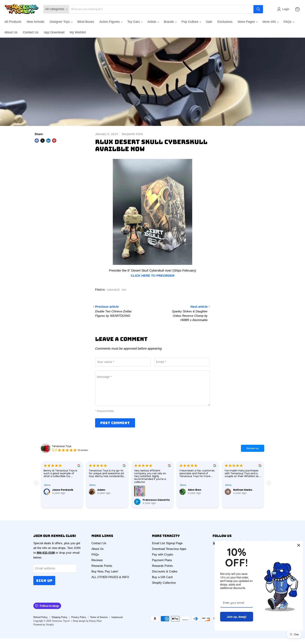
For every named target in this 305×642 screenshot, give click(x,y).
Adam (101, 490)
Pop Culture (190, 21)
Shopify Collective (164, 582)
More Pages (247, 21)
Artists (152, 21)
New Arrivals (35, 21)
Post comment (115, 423)
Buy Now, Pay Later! (104, 571)
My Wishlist (78, 32)
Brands (169, 21)
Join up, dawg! (236, 617)
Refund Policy (40, 617)
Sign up (44, 580)
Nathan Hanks (242, 490)
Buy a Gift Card (162, 577)
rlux (124, 289)
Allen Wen (194, 490)
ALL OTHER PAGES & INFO (110, 577)
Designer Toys (60, 21)
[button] (284, 9)
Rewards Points (101, 565)
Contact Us (30, 32)
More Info (269, 21)
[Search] (258, 9)
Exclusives (224, 21)
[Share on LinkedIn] (48, 140)
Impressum (117, 617)
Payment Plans (162, 560)
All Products (12, 21)
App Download (54, 32)
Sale (209, 21)
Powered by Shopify (43, 624)
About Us (10, 32)
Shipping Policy (59, 617)
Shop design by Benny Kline (87, 621)
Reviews (97, 560)
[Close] (298, 545)
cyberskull (113, 289)
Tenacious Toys (61, 446)
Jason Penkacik (62, 490)
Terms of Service (98, 617)
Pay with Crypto (162, 554)
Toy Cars (134, 21)
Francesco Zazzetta (156, 500)
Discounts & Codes (164, 571)
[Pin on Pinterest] (54, 140)
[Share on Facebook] (37, 140)
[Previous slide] (36, 483)
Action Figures (110, 21)
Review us (253, 448)
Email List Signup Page (167, 543)
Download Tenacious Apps (169, 549)
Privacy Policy (78, 617)
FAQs (287, 21)
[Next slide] (268, 483)
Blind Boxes (85, 21)
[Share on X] (42, 140)
